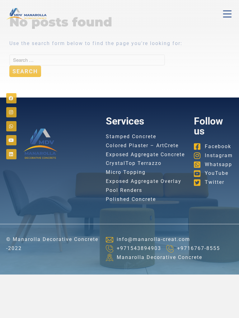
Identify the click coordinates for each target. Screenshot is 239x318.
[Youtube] (11, 140)
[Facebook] (11, 98)
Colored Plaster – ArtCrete (142, 145)
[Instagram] (11, 112)
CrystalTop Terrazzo (134, 163)
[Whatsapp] (11, 126)
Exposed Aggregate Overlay (143, 181)
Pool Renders (124, 190)
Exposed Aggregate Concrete (145, 154)
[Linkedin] (11, 154)
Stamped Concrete (131, 136)
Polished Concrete (131, 199)
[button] (227, 14)
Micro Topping (126, 172)
